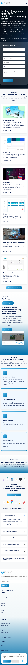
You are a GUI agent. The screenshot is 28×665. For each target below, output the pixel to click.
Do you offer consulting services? (11, 543)
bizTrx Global (7, 214)
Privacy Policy (4, 624)
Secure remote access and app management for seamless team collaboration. (11, 276)
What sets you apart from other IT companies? (11, 550)
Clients (2, 609)
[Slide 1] (8, 347)
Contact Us (4, 646)
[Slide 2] (10, 347)
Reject (15, 661)
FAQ (2, 611)
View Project (8, 329)
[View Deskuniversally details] (14, 264)
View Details (6, 130)
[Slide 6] (20, 347)
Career (2, 606)
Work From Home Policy (7, 633)
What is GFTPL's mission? (9, 514)
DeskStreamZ (7, 182)
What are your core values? (10, 530)
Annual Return (4, 631)
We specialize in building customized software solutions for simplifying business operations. (14, 246)
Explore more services (14, 288)
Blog (2, 644)
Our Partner (4, 614)
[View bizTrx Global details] (14, 206)
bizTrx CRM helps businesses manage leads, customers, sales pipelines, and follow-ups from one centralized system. (14, 156)
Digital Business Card (10, 120)
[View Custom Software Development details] (14, 234)
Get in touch (8, 80)
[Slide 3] (13, 347)
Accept (7, 661)
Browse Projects (8, 303)
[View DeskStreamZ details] (14, 174)
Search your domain (6, 649)
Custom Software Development (14, 243)
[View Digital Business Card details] (14, 112)
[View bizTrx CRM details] (14, 144)
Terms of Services (5, 622)
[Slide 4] (15, 347)
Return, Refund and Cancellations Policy (11, 626)
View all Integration (14, 493)
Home (2, 599)
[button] (26, 3)
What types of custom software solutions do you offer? (13, 557)
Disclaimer (3, 629)
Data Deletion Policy (6, 636)
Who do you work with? (9, 536)
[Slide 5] (17, 347)
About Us (3, 602)
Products (3, 604)
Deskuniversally (8, 273)
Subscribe (4, 584)
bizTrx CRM (6, 152)
